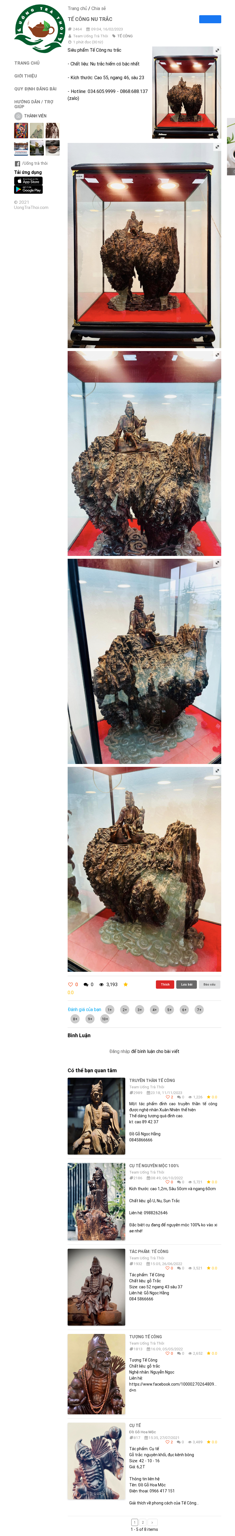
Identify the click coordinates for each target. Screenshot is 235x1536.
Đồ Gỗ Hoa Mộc (142, 1432)
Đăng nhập (119, 1051)
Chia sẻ (98, 8)
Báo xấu (209, 984)
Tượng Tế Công (145, 1336)
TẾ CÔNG (125, 36)
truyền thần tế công (152, 1080)
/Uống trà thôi (35, 163)
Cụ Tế (135, 1425)
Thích (165, 984)
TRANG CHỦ (27, 63)
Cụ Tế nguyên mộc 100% (154, 1165)
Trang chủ (77, 8)
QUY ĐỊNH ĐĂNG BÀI (35, 89)
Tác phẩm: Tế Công (149, 1251)
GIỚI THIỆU (25, 76)
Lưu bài (186, 984)
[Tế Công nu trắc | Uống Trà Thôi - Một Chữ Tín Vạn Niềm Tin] (40, 51)
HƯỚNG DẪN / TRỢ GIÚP (33, 104)
